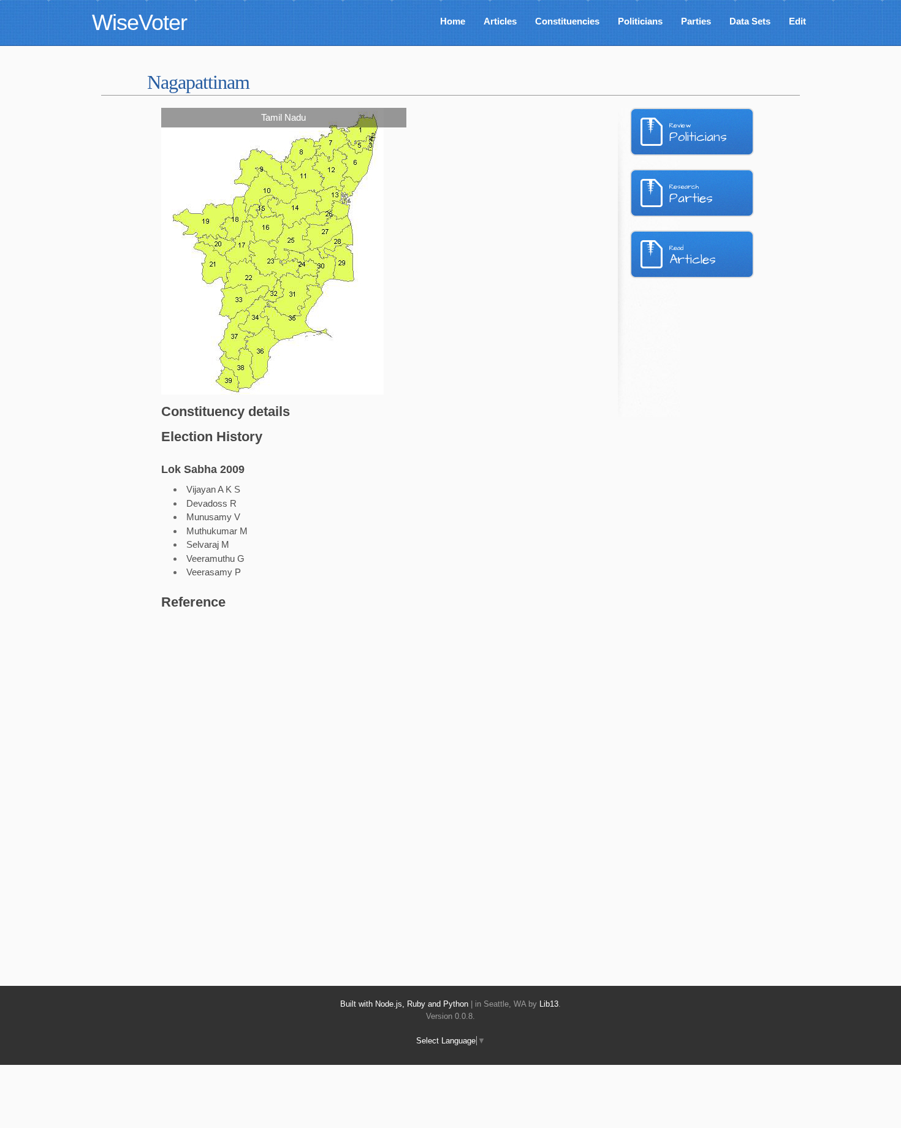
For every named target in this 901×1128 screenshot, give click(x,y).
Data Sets (749, 21)
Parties (696, 21)
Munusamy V (213, 517)
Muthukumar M (217, 531)
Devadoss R (211, 503)
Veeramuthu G (215, 558)
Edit (797, 21)
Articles (500, 21)
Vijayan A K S (213, 489)
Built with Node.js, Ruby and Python (404, 1004)
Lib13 (548, 1004)
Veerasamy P (213, 572)
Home (452, 21)
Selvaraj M (207, 544)
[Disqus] (349, 783)
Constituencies (567, 21)
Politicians (640, 21)
